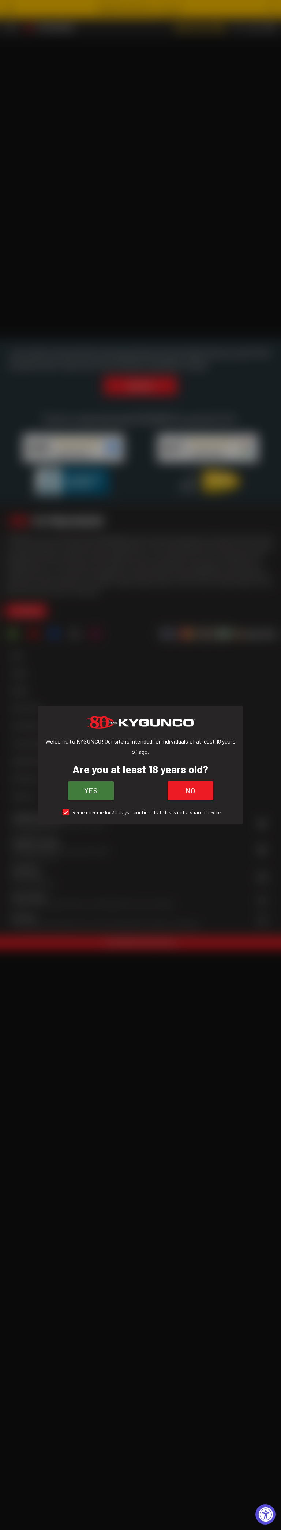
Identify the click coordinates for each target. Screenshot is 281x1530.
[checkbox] (141, 812)
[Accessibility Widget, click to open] (265, 1514)
